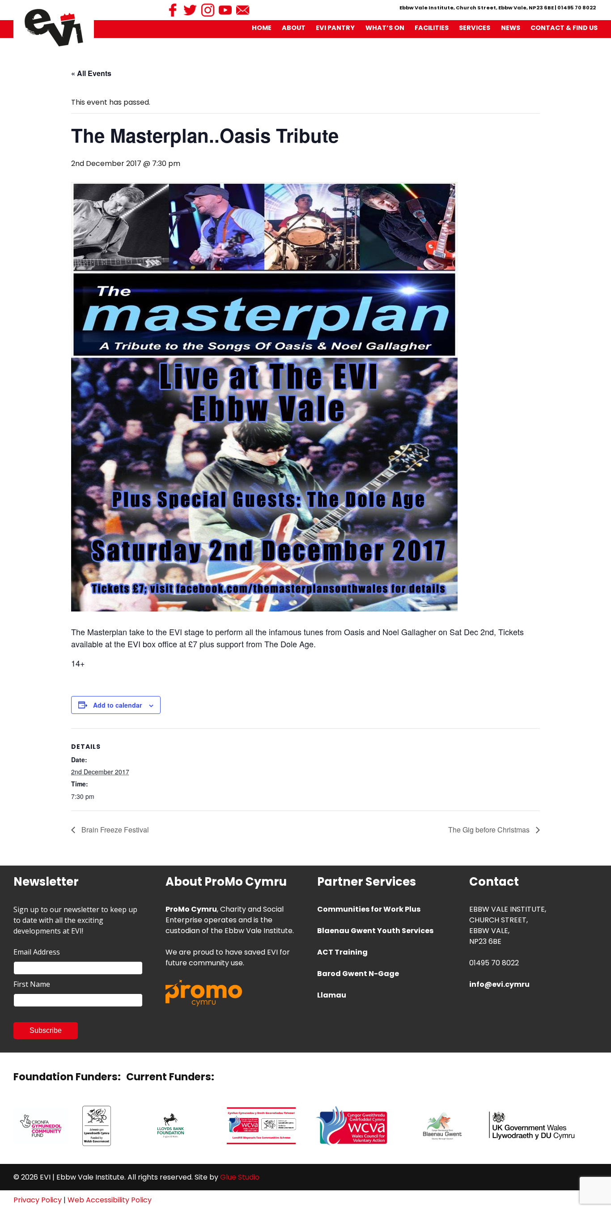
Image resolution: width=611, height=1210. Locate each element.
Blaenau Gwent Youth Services (375, 931)
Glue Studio (239, 1177)
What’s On (384, 27)
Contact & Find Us (564, 27)
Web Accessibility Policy (110, 1200)
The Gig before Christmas (489, 829)
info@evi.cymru (499, 984)
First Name (31, 984)
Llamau (331, 995)
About (294, 27)
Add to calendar (117, 705)
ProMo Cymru (191, 909)
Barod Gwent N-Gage (358, 973)
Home (262, 27)
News (510, 27)
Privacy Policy (37, 1200)
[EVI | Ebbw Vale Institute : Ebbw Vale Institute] (54, 27)
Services (474, 27)
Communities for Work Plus (368, 909)
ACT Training (342, 952)
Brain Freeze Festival (114, 829)
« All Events (91, 73)
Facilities (432, 27)
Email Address (36, 952)
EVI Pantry (335, 27)
